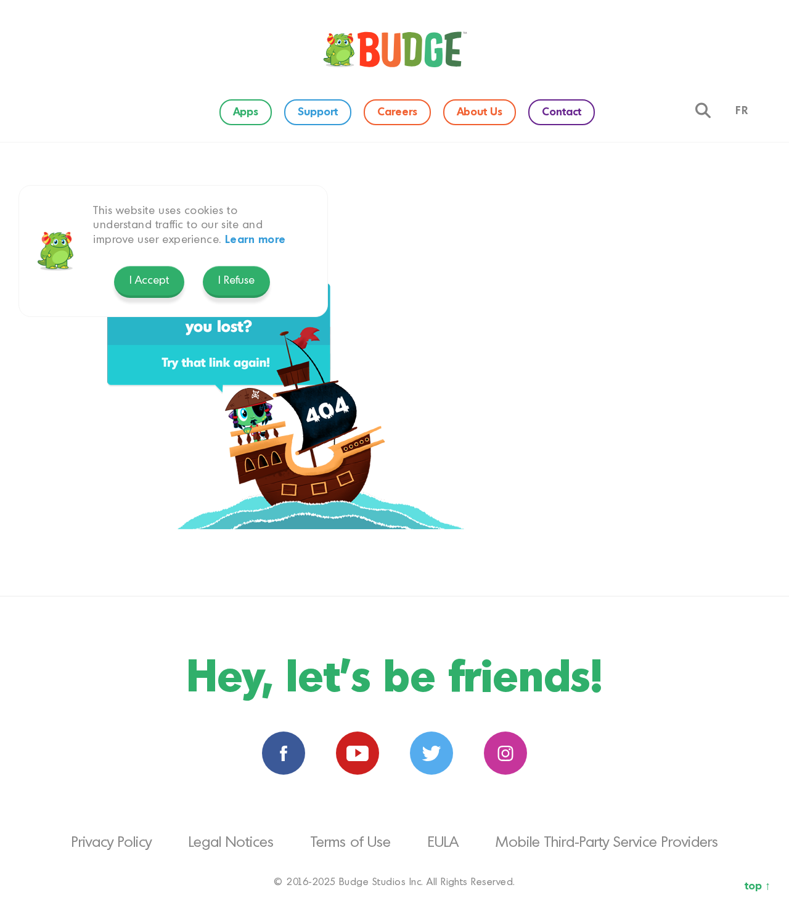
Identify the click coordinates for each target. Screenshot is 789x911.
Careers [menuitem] (397, 112)
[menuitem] (394, 49)
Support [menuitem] (318, 112)
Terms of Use (351, 843)
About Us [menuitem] (479, 112)
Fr (742, 111)
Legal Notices (231, 843)
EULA (443, 843)
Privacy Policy (112, 843)
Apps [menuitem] (245, 112)
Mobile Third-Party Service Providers (607, 843)
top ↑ (758, 886)
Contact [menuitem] (561, 112)
